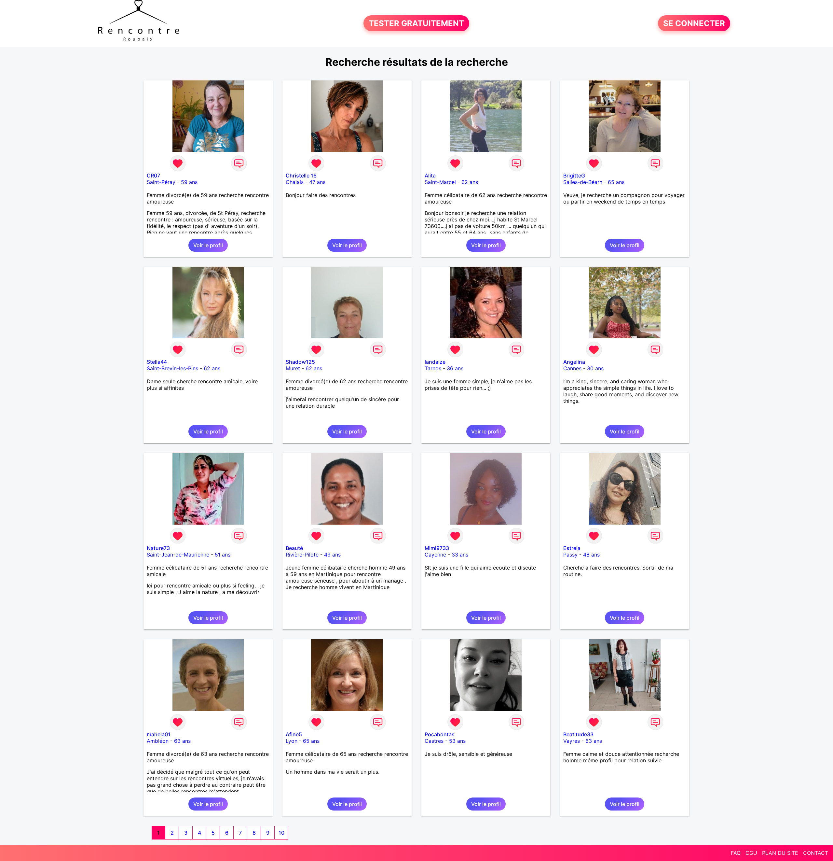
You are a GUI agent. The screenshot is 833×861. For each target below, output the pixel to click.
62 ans (469, 182)
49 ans (332, 554)
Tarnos (433, 368)
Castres (434, 741)
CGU (751, 853)
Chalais (295, 182)
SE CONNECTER (694, 23)
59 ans (189, 182)
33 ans (460, 554)
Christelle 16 (301, 175)
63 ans (182, 741)
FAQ (736, 853)
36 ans (455, 368)
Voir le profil (208, 245)
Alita (430, 175)
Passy (570, 554)
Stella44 (157, 362)
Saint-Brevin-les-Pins (172, 368)
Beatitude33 (578, 734)
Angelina (574, 362)
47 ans (317, 182)
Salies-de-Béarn (582, 182)
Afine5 (294, 734)
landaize (435, 362)
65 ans (616, 182)
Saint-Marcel (440, 182)
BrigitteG (574, 175)
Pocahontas (440, 734)
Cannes (572, 368)
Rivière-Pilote (302, 554)
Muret (293, 368)
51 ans (222, 554)
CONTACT (815, 853)
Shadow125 (300, 362)
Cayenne (435, 554)
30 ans (595, 368)
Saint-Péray (161, 182)
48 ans (591, 554)
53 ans (457, 741)
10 (281, 832)
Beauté (294, 548)
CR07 (153, 175)
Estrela (571, 548)
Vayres (571, 741)
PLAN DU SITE (780, 853)
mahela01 (159, 734)
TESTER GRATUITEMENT (416, 23)
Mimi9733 (437, 548)
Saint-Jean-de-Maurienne (178, 554)
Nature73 (158, 548)
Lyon (291, 741)
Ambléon (158, 741)
